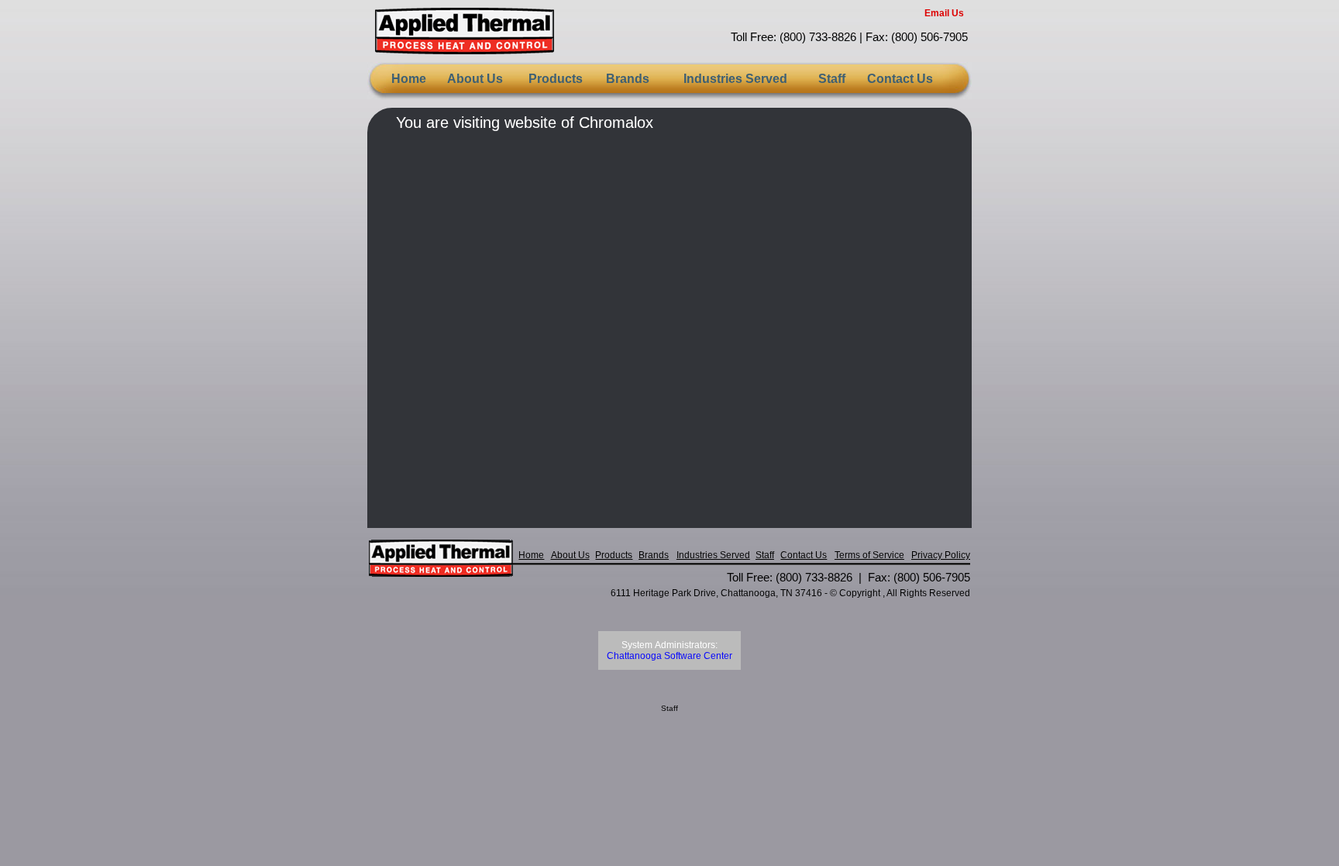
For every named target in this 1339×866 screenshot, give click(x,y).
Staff (831, 78)
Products (555, 78)
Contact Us (900, 78)
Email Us (944, 13)
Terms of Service (869, 555)
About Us (475, 78)
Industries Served (735, 78)
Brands (627, 78)
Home (408, 78)
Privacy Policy (940, 555)
